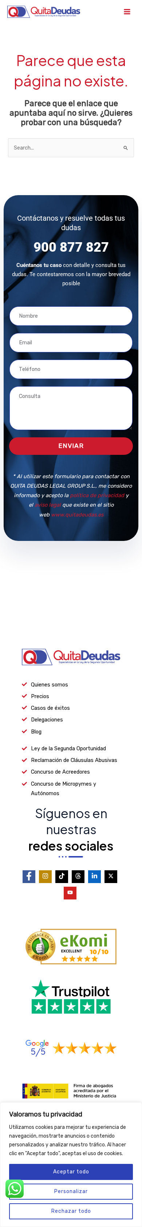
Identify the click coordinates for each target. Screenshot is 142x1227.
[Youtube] (70, 893)
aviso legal (48, 505)
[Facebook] (29, 876)
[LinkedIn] (94, 876)
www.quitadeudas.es (77, 514)
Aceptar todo (71, 1172)
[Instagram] (45, 876)
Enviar (71, 445)
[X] (110, 876)
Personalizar (71, 1191)
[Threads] (78, 876)
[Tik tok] (61, 876)
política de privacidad (97, 495)
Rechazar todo (71, 1211)
